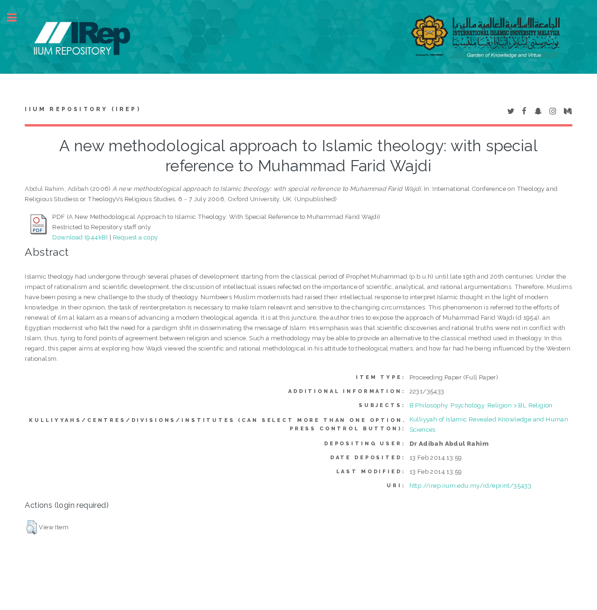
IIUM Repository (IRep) (82, 109)
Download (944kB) (80, 237)
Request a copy (135, 237)
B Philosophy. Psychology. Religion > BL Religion (481, 405)
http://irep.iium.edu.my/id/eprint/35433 (471, 485)
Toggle (17, 17)
